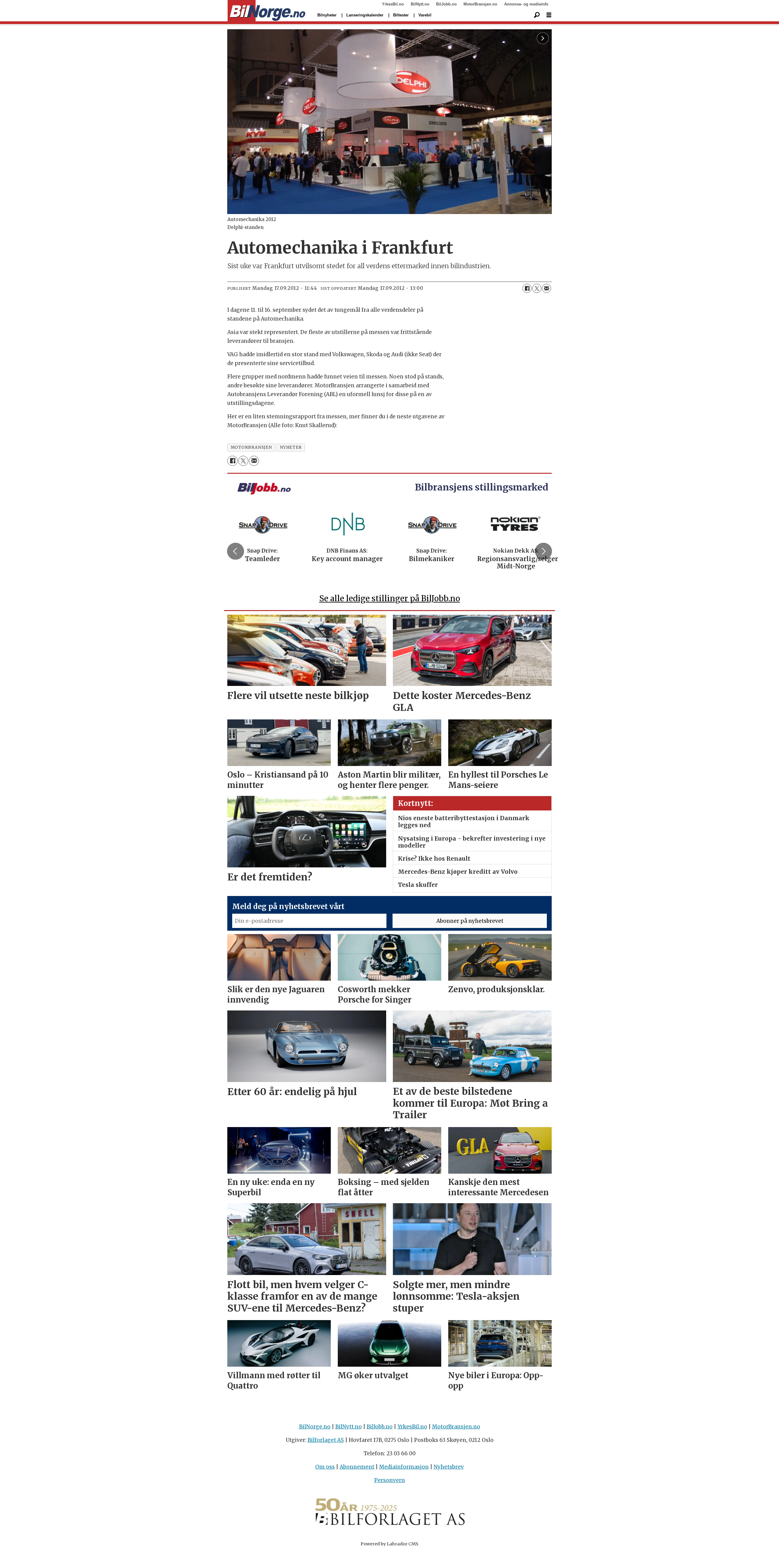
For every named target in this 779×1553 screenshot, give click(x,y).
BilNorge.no (314, 1426)
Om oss (325, 1466)
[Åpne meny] (549, 15)
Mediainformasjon (404, 1466)
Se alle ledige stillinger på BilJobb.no (389, 598)
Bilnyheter (327, 15)
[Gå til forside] (266, 11)
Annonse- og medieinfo (526, 4)
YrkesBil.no (393, 4)
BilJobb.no (446, 4)
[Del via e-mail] (546, 288)
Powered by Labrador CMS (389, 1544)
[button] (235, 551)
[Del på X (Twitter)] (536, 288)
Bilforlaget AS (326, 1440)
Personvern (389, 1480)
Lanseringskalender (364, 15)
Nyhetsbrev (449, 1466)
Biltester (401, 15)
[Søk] (537, 15)
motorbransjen (251, 447)
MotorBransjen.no (480, 4)
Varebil (424, 15)
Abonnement (357, 1466)
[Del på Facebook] (527, 288)
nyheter (291, 447)
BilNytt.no (420, 4)
